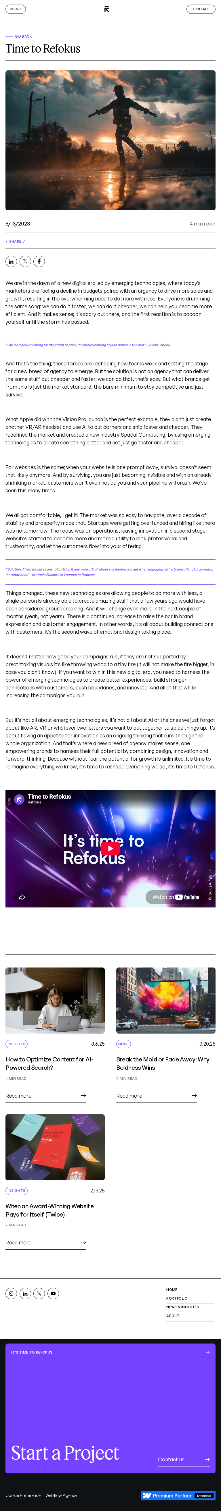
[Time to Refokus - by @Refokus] (11, 261)
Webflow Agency (61, 1495)
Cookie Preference (23, 1495)
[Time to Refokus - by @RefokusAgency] (25, 261)
